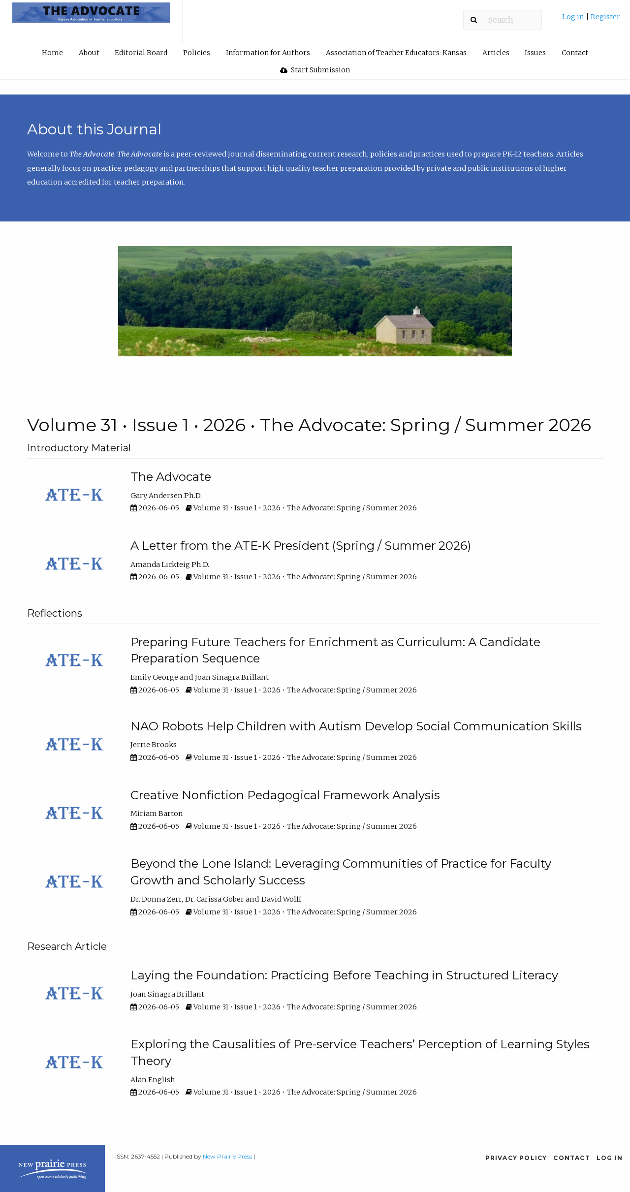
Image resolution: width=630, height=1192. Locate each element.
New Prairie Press (227, 1156)
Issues (535, 52)
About (89, 52)
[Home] (91, 16)
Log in (574, 16)
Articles (495, 52)
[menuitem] (591, 20)
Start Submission (319, 69)
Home (52, 52)
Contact (575, 52)
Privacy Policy (516, 1157)
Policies (196, 52)
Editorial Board (141, 52)
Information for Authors (268, 52)
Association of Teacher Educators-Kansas (396, 52)
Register (605, 16)
